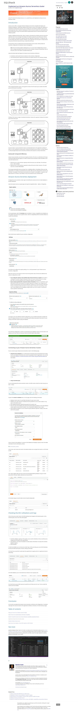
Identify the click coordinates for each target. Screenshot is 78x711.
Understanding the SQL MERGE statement (63, 32)
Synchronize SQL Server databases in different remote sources (65, 156)
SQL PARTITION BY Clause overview (62, 28)
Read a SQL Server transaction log (62, 147)
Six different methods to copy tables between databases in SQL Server (65, 94)
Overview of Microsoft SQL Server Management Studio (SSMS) (64, 59)
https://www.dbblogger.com (25, 682)
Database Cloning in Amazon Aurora (14, 621)
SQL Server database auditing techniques (64, 149)
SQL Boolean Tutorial (59, 61)
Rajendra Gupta (19, 7)
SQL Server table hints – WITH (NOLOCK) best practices (63, 43)
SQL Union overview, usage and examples (64, 128)
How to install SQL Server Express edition (64, 126)
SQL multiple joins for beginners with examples (64, 40)
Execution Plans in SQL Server (61, 54)
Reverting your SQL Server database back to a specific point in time (65, 182)
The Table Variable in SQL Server (61, 37)
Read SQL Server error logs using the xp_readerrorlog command (65, 57)
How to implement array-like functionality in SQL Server (65, 113)
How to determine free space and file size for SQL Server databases (65, 122)
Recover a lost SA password (60, 34)
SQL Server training (60, 2)
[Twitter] (47, 665)
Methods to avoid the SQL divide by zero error (64, 100)
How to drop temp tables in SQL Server (63, 119)
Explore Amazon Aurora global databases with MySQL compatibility (19, 614)
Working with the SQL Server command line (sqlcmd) (64, 98)
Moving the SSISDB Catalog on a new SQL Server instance (64, 53)
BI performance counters (61, 193)
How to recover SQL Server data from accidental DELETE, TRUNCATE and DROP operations (65, 179)
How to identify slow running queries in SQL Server (65, 109)
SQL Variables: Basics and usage (61, 36)
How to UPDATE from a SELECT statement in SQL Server (64, 63)
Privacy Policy (28, 708)
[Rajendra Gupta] (11, 670)
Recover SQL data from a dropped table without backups (65, 159)
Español (65, 2)
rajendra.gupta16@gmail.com (20, 684)
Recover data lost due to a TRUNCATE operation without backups (65, 177)
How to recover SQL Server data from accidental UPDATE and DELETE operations (65, 151)
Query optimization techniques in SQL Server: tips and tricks (65, 102)
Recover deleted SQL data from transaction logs (65, 163)
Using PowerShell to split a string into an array (64, 123)
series (25, 18)
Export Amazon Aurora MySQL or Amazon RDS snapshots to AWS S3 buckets (20, 623)
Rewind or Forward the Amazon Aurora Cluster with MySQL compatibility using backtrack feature (23, 616)
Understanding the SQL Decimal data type (63, 49)
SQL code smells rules (60, 194)
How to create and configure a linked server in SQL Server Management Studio (65, 105)
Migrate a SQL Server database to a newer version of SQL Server (65, 186)
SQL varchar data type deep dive (62, 110)
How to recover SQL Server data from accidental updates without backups (65, 165)
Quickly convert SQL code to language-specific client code (64, 172)
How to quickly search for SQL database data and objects (65, 154)
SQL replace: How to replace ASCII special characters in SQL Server (65, 107)
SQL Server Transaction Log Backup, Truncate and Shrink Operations (65, 92)
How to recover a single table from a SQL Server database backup (65, 174)
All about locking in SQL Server (62, 114)
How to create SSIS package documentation (64, 183)
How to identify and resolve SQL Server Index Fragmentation (63, 31)
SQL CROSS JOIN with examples (61, 39)
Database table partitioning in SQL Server (63, 50)
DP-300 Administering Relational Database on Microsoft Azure (35, 670)
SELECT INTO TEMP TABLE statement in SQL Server (64, 47)
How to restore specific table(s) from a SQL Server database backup (65, 161)
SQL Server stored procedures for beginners (64, 116)
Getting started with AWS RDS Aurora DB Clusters (20, 693)
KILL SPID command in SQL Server (62, 125)
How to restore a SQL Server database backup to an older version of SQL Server (65, 188)
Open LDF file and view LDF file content (63, 169)
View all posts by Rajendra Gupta (20, 687)
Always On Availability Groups (31, 675)
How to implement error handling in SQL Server (65, 96)
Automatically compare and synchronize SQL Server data (64, 168)
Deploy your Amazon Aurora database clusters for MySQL (17, 612)
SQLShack (9, 2)
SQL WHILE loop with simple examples (62, 44)
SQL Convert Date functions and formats (63, 46)
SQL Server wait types (60, 196)
